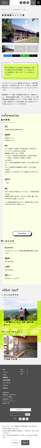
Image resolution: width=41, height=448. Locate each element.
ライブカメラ (6, 382)
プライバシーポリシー (9, 401)
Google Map (22, 233)
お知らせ (5, 388)
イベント (5, 372)
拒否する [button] (15, 442)
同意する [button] (25, 442)
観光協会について (8, 399)
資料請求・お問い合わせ (9, 394)
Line (25, 55)
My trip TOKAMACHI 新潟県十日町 (5, 2)
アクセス (5, 385)
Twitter (16, 55)
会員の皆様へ (19, 409)
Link (33, 55)
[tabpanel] (20, 30)
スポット (9, 9)
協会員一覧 (6, 403)
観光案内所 (6, 392)
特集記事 (5, 377)
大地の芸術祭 (6, 380)
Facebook (8, 55)
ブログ (5, 375)
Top (4, 369)
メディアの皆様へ (8, 397)
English (15, 418)
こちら (30, 435)
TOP (3, 9)
